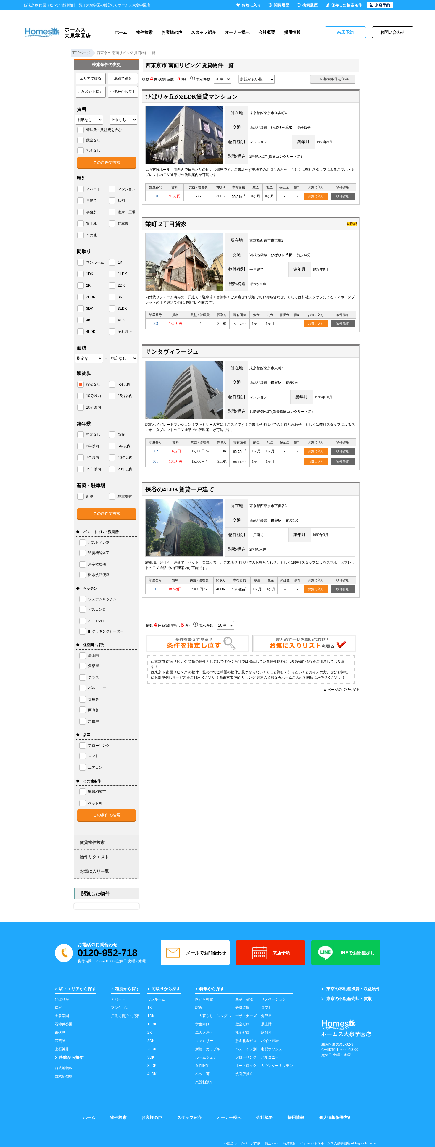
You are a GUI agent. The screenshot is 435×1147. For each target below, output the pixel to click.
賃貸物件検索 (92, 842)
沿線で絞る (123, 78)
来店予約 (281, 952)
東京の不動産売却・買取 (349, 998)
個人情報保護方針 (335, 1117)
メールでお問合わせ (206, 952)
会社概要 (267, 32)
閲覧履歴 (281, 5)
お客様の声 (172, 32)
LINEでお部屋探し (356, 952)
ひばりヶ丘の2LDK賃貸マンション (191, 96)
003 (155, 324)
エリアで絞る (90, 78)
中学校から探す (122, 92)
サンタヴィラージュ (172, 351)
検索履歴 (310, 5)
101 (155, 196)
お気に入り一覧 (94, 871)
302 (155, 451)
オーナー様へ (237, 32)
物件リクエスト (94, 856)
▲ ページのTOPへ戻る (341, 690)
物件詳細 (342, 196)
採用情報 (292, 32)
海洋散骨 (289, 1143)
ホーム (121, 32)
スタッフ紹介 (203, 32)
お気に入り (316, 196)
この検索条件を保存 (333, 79)
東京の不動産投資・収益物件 (353, 988)
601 (155, 461)
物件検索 (144, 32)
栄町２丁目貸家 (166, 224)
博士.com (271, 1143)
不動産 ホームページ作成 (242, 1143)
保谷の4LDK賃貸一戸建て (179, 489)
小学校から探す (90, 92)
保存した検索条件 (346, 5)
